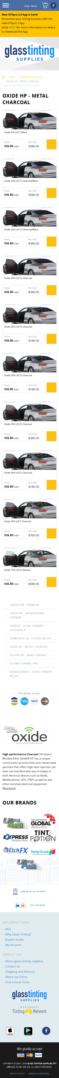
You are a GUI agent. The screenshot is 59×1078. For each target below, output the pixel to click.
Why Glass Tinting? (18, 934)
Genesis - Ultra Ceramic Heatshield (27, 628)
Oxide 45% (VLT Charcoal (17, 521)
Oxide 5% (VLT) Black (15, 132)
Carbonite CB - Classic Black (30, 638)
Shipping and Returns (20, 972)
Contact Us (12, 966)
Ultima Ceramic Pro (24, 663)
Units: (30, 6)
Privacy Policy (17, 1073)
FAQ (8, 929)
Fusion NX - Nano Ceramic (28, 655)
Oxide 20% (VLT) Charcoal (18, 278)
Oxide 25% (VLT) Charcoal (18, 326)
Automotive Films (30, 77)
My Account (13, 945)
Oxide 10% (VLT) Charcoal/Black (21, 181)
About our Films (16, 977)
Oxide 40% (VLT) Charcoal (18, 472)
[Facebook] (46, 1031)
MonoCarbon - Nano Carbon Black (31, 674)
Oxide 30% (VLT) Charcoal (18, 375)
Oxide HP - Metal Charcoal (29, 646)
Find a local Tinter (17, 982)
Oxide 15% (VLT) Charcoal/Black (21, 229)
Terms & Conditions (38, 1073)
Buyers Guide (14, 939)
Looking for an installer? (32, 891)
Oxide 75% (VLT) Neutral (17, 570)
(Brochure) (9, 788)
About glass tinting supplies (24, 961)
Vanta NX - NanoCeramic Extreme (27, 615)
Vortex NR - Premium (24, 604)
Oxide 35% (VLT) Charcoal (18, 424)
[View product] (51, 144)
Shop (12, 77)
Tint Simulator (37, 905)
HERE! (12, 27)
